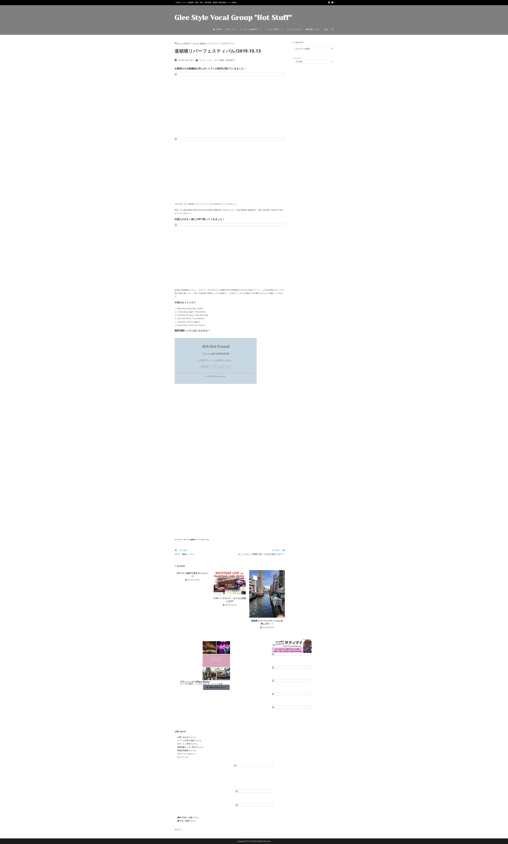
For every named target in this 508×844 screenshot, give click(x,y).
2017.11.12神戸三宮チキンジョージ (192, 575)
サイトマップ (182, 757)
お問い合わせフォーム (186, 737)
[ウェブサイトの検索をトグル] (332, 29)
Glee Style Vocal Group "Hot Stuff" (233, 17)
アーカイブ (297, 58)
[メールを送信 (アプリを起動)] (332, 2)
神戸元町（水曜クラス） (189, 817)
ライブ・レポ (205, 60)
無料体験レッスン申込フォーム (190, 747)
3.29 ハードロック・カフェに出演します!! (230, 600)
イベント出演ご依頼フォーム (189, 740)
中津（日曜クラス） (187, 821)
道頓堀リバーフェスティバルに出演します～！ (267, 622)
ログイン (178, 829)
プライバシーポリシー (186, 754)
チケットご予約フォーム (187, 743)
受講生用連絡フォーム (186, 750)
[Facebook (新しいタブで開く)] (329, 2)
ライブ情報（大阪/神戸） (225, 60)
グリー (180, 539)
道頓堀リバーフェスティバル (199, 539)
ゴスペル (186, 539)
